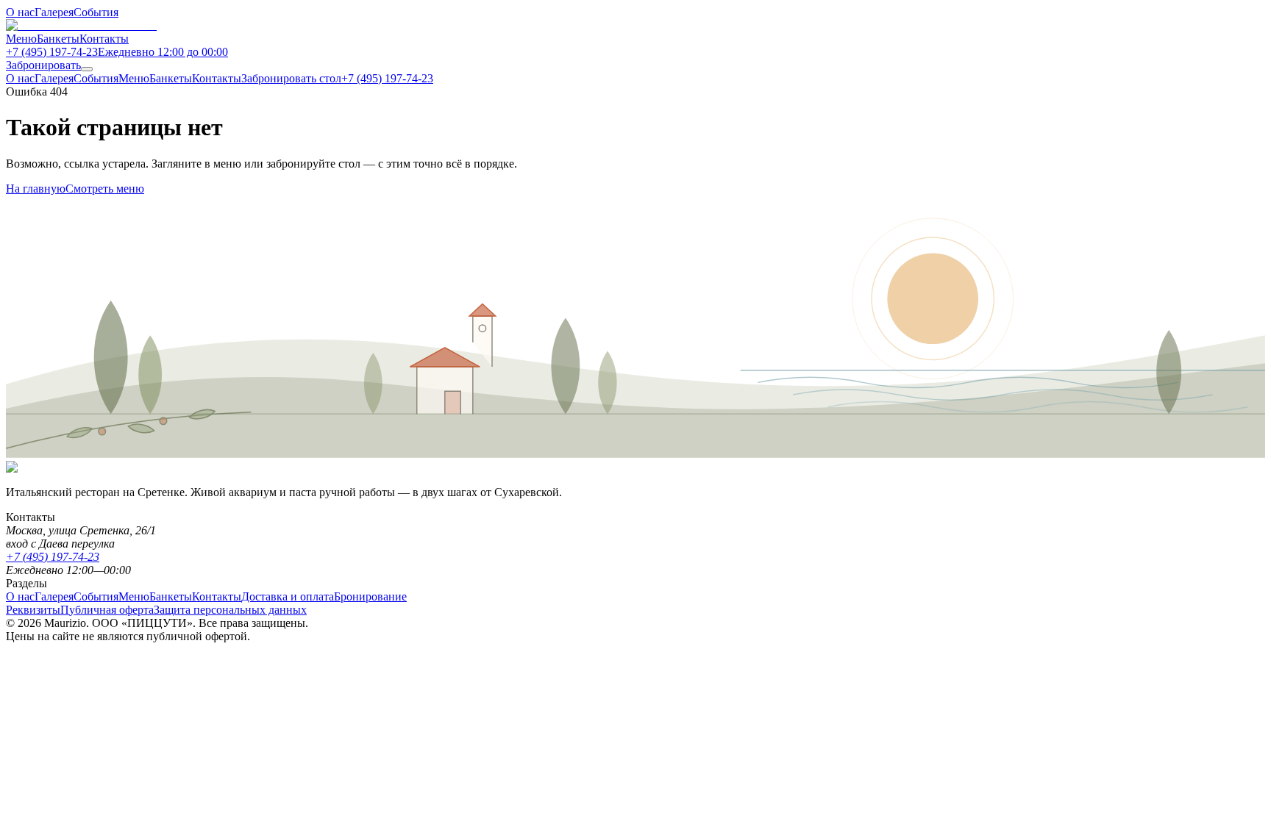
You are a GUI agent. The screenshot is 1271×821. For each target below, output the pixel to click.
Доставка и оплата (287, 596)
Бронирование (370, 596)
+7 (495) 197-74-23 (387, 78)
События (96, 12)
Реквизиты (33, 609)
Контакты (104, 38)
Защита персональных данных (230, 609)
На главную (35, 188)
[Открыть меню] (87, 69)
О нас (20, 12)
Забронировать (43, 65)
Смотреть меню (104, 188)
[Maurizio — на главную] (81, 25)
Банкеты (58, 38)
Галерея (54, 12)
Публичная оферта (107, 609)
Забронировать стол (291, 78)
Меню (21, 38)
